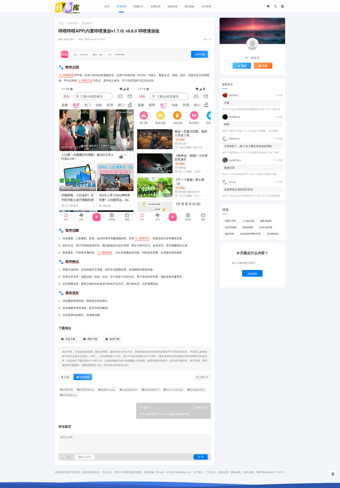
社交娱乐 (87, 23)
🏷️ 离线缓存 (105, 252)
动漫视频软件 (129, 389)
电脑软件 (138, 6)
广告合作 (211, 472)
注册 (264, 65)
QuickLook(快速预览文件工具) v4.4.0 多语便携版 (255, 195)
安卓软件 (121, 6)
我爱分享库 (230, 220)
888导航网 (247, 227)
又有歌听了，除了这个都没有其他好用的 (248, 146)
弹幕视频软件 (151, 389)
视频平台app (108, 389)
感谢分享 (229, 167)
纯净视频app (70, 395)
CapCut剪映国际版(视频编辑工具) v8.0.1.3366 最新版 (257, 109)
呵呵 (226, 124)
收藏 (66, 377)
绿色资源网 (230, 227)
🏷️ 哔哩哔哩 (66, 75)
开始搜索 (252, 273)
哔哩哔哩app (87, 389)
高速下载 (70, 339)
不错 (226, 102)
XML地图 (248, 472)
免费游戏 (155, 6)
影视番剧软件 (197, 389)
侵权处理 (223, 472)
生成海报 (84, 377)
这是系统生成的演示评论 (238, 189)
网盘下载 (92, 339)
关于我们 (198, 472)
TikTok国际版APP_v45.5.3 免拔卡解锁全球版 (253, 174)
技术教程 (206, 6)
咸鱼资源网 (265, 220)
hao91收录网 (265, 227)
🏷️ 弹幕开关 (142, 238)
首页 (106, 6)
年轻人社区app (174, 389)
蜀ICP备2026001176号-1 (270, 472)
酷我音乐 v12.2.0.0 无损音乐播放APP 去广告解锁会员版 (259, 152)
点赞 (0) (203, 377)
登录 (243, 65)
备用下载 (114, 339)
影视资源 (172, 6)
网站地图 (236, 472)
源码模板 (189, 6)
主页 (60, 23)
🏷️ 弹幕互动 (85, 80)
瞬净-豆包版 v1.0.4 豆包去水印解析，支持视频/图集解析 (258, 130)
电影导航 (229, 233)
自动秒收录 (272, 233)
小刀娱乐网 (248, 220)
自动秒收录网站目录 (250, 233)
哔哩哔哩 (68, 389)
